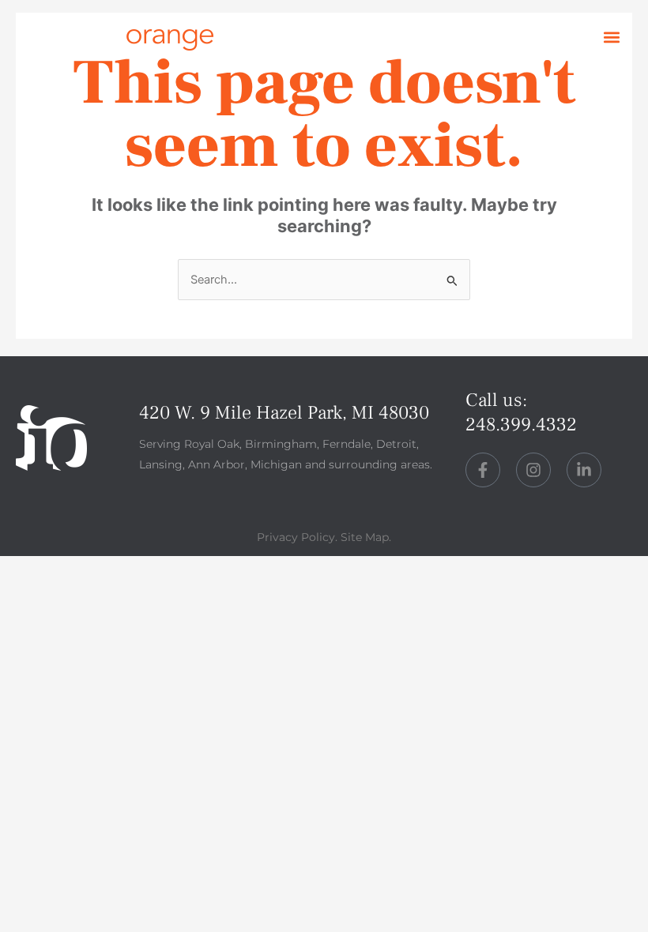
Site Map (365, 537)
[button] (611, 37)
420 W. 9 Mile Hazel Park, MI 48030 (284, 412)
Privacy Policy (296, 537)
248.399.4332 (521, 424)
